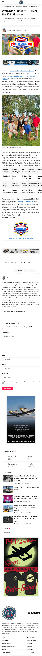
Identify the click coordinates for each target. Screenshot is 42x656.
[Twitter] (30, 457)
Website (5, 373)
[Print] (25, 653)
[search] (38, 2)
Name (5, 356)
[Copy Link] (21, 653)
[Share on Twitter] (17, 653)
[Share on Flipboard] (30, 270)
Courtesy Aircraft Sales (25, 202)
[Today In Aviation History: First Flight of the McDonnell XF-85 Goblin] (8, 508)
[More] (29, 653)
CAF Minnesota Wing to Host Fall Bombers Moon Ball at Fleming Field (25, 519)
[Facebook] (37, 278)
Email (4, 364)
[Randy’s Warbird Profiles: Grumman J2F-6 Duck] (8, 489)
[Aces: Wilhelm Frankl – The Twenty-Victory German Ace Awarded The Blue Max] (8, 478)
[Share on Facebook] (13, 653)
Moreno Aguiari (11, 30)
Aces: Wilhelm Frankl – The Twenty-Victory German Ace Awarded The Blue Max (26, 478)
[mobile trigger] (3, 2)
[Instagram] (12, 465)
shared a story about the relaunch (22, 71)
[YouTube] (39, 278)
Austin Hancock (18, 512)
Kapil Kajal (17, 483)
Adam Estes (17, 492)
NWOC (12, 263)
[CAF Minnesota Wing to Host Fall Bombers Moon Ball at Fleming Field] (8, 519)
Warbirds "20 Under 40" (22, 263)
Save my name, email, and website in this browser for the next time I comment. (22, 383)
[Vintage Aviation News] (21, 2)
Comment (6, 333)
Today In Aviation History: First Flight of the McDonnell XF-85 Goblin (24, 508)
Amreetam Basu (18, 501)
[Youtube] (30, 465)
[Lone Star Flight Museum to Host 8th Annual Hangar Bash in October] (8, 499)
